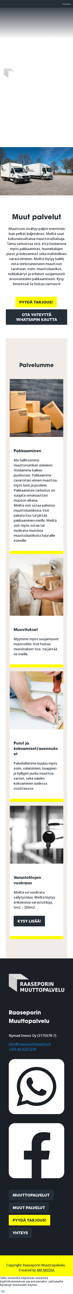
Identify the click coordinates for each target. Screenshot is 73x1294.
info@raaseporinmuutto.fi (30, 1044)
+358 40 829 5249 (22, 1049)
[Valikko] (66, 4)
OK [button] (3, 1291)
